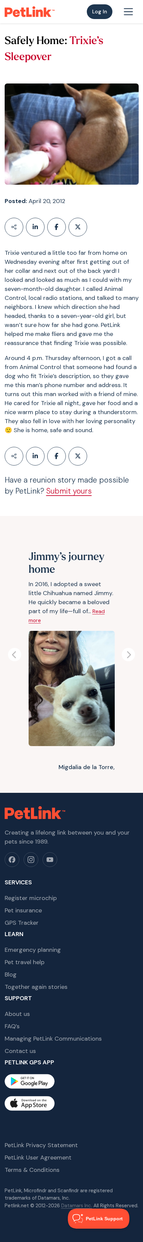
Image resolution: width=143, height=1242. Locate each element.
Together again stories (36, 987)
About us (17, 1014)
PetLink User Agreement (38, 1158)
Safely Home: (36, 41)
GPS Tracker (22, 923)
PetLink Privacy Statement (41, 1145)
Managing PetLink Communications (53, 1039)
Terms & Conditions (32, 1170)
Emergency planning (33, 950)
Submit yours (69, 491)
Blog (11, 974)
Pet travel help (25, 962)
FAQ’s (12, 1026)
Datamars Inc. (76, 1205)
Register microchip (31, 898)
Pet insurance (23, 910)
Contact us (20, 1051)
